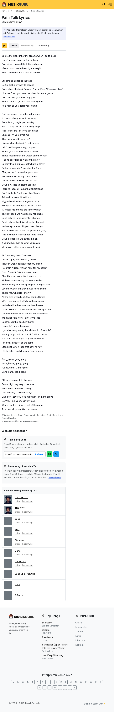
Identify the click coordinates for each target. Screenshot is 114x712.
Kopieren (39, 454)
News (78, 636)
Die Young (20, 540)
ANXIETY (19, 508)
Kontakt (79, 644)
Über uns (80, 640)
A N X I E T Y (21, 497)
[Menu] (110, 4)
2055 (17, 518)
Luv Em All (20, 561)
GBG (17, 529)
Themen (79, 631)
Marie (18, 550)
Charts (78, 622)
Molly (17, 584)
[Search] (104, 4)
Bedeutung (43, 45)
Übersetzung (27, 45)
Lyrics (13, 45)
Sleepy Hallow (14, 22)
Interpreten (81, 627)
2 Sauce (19, 595)
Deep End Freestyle (25, 573)
